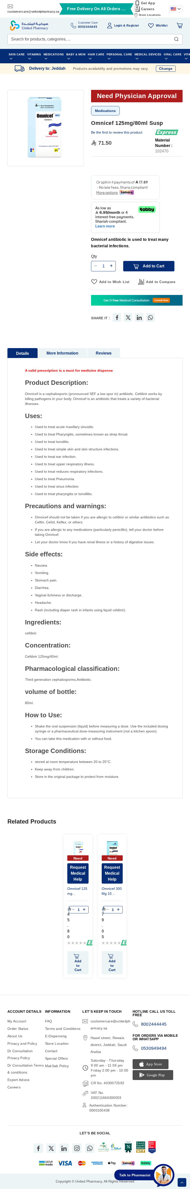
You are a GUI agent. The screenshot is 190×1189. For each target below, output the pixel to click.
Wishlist (161, 25)
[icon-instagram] (77, 1148)
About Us (14, 1036)
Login (118, 25)
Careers (147, 9)
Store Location (57, 1043)
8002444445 (154, 1024)
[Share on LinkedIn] (139, 317)
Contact (51, 1051)
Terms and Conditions (63, 1029)
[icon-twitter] (51, 1148)
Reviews (104, 353)
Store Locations (150, 14)
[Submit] (176, 38)
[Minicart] (180, 26)
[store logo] (28, 26)
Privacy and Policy (22, 1043)
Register (132, 25)
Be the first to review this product (116, 132)
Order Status (17, 1029)
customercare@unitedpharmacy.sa (33, 11)
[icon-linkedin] (64, 1148)
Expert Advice (18, 1080)
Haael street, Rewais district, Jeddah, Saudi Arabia (109, 1045)
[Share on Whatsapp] (150, 317)
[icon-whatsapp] (90, 1148)
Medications (105, 111)
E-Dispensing (56, 1036)
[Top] (182, 1182)
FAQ (48, 1021)
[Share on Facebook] (117, 317)
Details (22, 353)
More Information (62, 353)
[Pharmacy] (137, 301)
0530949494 (154, 1048)
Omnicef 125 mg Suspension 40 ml (77, 892)
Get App (148, 3)
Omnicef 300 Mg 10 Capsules (112, 892)
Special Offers (56, 1058)
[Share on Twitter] (128, 317)
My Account (16, 1021)
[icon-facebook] (38, 1148)
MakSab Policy (57, 1066)
